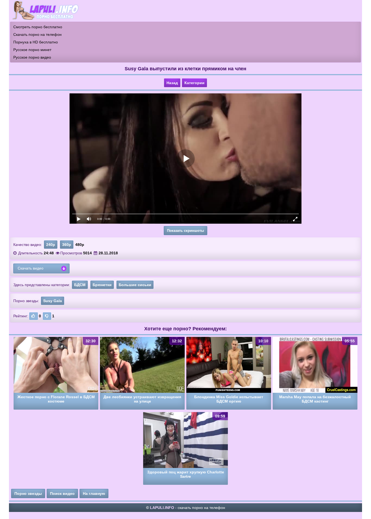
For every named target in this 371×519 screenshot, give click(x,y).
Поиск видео (62, 493)
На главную (94, 493)
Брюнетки (102, 285)
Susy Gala (52, 301)
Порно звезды (28, 493)
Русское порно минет (32, 50)
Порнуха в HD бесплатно (35, 42)
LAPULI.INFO (162, 507)
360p (66, 244)
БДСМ (80, 285)
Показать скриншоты (185, 231)
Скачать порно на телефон (37, 34)
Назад (172, 83)
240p (50, 244)
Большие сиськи (135, 285)
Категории (194, 83)
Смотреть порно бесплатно (37, 27)
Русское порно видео (32, 57)
